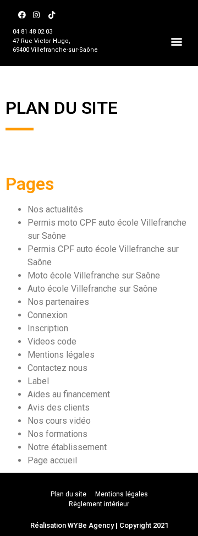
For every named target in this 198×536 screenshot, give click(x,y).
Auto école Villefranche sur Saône (92, 288)
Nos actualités (55, 209)
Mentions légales (61, 354)
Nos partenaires (58, 302)
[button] (177, 41)
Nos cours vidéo (59, 420)
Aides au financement (69, 394)
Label (38, 381)
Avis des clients (59, 407)
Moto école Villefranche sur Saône (94, 275)
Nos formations (57, 434)
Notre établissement (67, 447)
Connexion (48, 315)
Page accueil (52, 460)
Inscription (48, 328)
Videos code (52, 341)
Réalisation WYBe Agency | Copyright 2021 (99, 525)
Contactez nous (57, 368)
